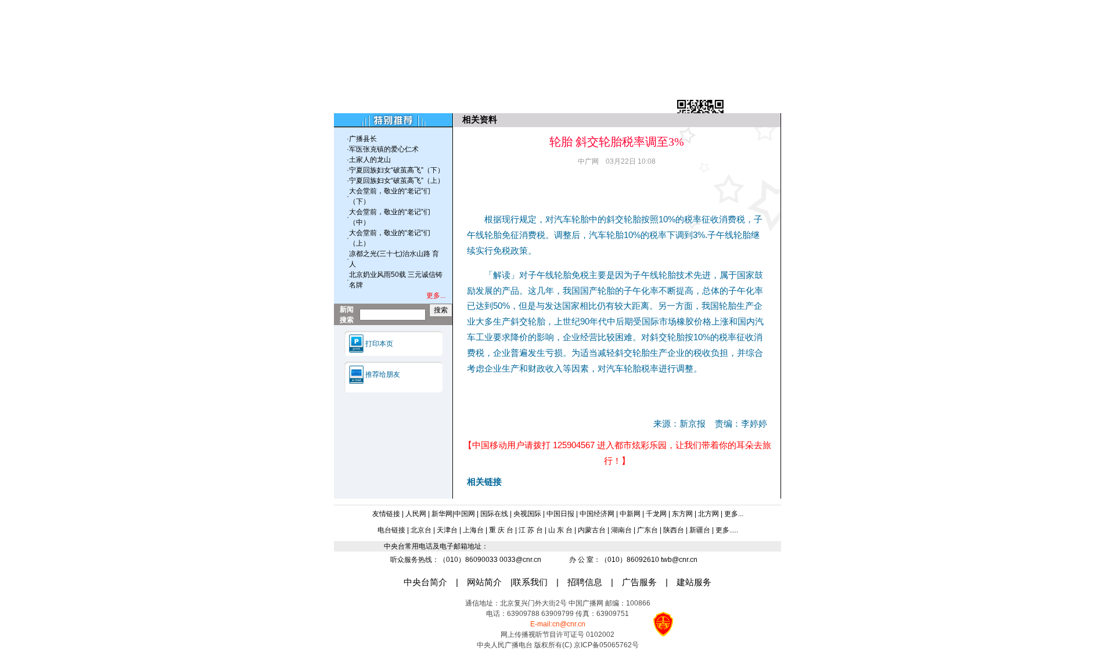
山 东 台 (560, 530)
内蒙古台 (592, 530)
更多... (733, 514)
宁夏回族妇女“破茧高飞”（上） (396, 180)
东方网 (682, 514)
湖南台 (621, 530)
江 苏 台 (531, 530)
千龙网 (656, 514)
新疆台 (700, 530)
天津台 (447, 530)
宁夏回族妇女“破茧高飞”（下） (396, 170)
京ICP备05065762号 (606, 645)
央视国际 (527, 514)
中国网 (464, 514)
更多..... (726, 530)
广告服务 (639, 582)
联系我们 (530, 582)
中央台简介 (425, 582)
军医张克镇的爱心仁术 (384, 149)
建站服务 (694, 582)
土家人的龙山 (370, 160)
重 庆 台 (501, 530)
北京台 (421, 530)
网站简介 (484, 582)
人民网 (415, 514)
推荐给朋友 (382, 374)
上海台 (473, 530)
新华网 (441, 514)
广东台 (647, 530)
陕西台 (673, 530)
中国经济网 (597, 514)
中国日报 (560, 514)
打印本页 (379, 344)
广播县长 (363, 139)
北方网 (708, 514)
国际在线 (494, 514)
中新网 (630, 514)
